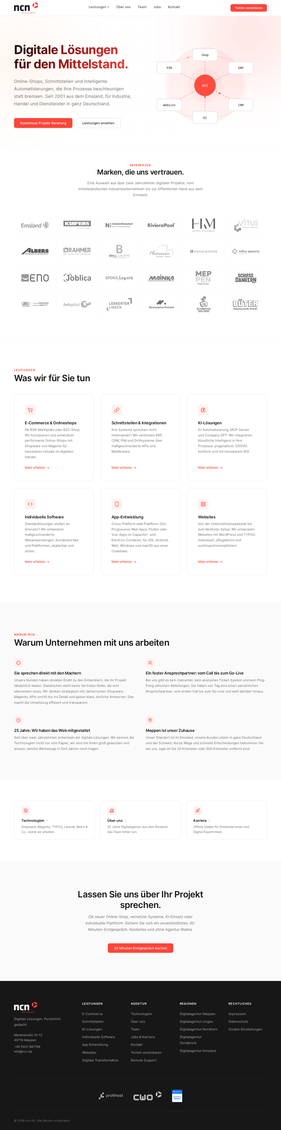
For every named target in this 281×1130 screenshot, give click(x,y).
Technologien (141, 1014)
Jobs (157, 7)
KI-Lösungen (92, 1029)
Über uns (123, 7)
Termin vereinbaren (249, 8)
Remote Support (144, 1060)
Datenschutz (238, 1021)
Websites (89, 1052)
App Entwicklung (95, 1045)
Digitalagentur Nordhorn (199, 1029)
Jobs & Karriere (143, 1037)
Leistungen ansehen (98, 123)
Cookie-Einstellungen (245, 1029)
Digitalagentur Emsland (198, 1051)
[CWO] (147, 1096)
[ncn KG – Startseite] (26, 7)
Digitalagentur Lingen (196, 1021)
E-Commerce (92, 1014)
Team (142, 7)
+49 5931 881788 (27, 1046)
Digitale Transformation (100, 1060)
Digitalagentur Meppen (197, 1014)
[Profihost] (111, 1096)
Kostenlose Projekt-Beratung (43, 123)
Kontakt (174, 7)
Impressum (237, 1014)
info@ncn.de (23, 1051)
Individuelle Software (98, 1037)
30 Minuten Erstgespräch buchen (140, 948)
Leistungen (97, 7)
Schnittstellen (93, 1021)
